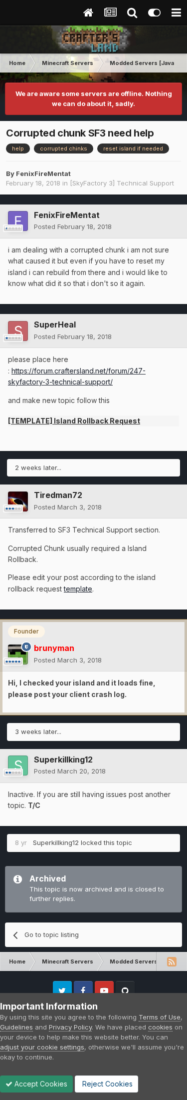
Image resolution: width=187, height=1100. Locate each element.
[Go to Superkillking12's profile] (18, 766)
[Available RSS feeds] (171, 961)
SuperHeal (55, 325)
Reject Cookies (106, 1084)
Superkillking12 (63, 759)
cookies (160, 1027)
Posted (73, 226)
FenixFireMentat (43, 174)
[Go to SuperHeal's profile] (18, 331)
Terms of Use (160, 1017)
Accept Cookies (39, 1084)
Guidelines (16, 1027)
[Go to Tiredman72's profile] (18, 502)
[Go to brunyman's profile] (18, 654)
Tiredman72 (58, 495)
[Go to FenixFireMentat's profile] (18, 221)
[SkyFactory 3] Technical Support (122, 183)
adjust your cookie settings (42, 1047)
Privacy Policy (70, 1027)
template (78, 588)
